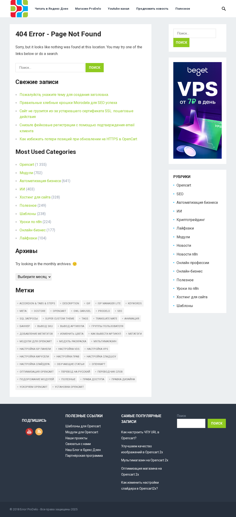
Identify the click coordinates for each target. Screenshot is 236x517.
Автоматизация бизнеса (40, 181)
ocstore (39, 311)
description (70, 303)
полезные (68, 379)
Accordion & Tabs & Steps (37, 303)
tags (85, 318)
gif (88, 303)
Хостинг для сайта (35, 197)
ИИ (22, 189)
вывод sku (45, 326)
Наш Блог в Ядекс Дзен (83, 450)
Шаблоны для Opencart (83, 426)
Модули (26, 173)
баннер (25, 326)
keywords (135, 303)
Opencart (27, 164)
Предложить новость (152, 8)
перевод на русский (75, 371)
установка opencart (69, 386)
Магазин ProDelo (88, 8)
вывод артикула (72, 326)
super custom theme (59, 318)
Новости (184, 245)
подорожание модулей (37, 379)
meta (23, 311)
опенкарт (98, 364)
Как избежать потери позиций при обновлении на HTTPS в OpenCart (78, 139)
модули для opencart (36, 341)
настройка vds (69, 349)
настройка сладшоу (101, 356)
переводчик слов (110, 371)
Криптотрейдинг (191, 220)
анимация (131, 318)
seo (119, 311)
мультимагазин (105, 341)
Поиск (181, 416)
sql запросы (29, 318)
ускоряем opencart (33, 386)
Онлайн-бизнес (33, 230)
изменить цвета (71, 333)
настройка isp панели (35, 349)
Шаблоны (28, 214)
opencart (59, 311)
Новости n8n (187, 254)
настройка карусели (34, 356)
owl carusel (82, 311)
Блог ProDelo (29, 509)
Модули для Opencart (81, 432)
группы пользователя (107, 326)
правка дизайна (123, 379)
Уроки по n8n (31, 222)
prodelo (104, 311)
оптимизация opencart (37, 371)
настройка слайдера (35, 364)
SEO (180, 194)
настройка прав (67, 356)
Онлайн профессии (193, 263)
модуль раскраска (72, 341)
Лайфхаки (28, 238)
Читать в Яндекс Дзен (51, 8)
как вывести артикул (106, 333)
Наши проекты (76, 438)
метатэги (135, 333)
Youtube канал (118, 8)
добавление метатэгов (36, 333)
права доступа (93, 379)
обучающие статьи (70, 364)
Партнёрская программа (84, 455)
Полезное (182, 8)
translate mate (106, 318)
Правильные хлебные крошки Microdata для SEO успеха (68, 103)
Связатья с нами (78, 444)
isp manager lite (109, 303)
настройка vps (97, 349)
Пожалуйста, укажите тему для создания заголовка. (64, 94)
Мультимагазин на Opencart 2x (144, 460)
